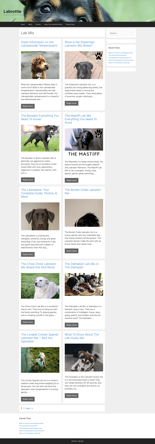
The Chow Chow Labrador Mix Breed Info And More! (38, 265)
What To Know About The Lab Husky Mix (82, 336)
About (30, 24)
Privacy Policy (70, 24)
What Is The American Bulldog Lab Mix (120, 53)
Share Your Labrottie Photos (53, 24)
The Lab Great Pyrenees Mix (117, 55)
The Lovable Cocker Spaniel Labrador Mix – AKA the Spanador (39, 338)
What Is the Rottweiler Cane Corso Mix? (121, 60)
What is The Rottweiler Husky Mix (119, 63)
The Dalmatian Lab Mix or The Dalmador (82, 265)
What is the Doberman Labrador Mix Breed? (80, 43)
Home (23, 24)
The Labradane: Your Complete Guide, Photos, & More (39, 193)
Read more (28, 106)
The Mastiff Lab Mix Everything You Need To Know (81, 119)
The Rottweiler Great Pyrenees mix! (119, 58)
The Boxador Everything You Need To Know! (40, 117)
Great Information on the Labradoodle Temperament (39, 43)
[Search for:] (121, 33)
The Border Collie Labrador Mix (83, 191)
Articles (38, 24)
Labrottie (12, 11)
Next (29, 408)
